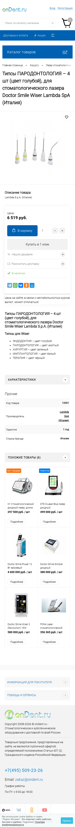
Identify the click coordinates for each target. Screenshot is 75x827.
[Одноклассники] (26, 285)
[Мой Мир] (32, 285)
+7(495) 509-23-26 (24, 770)
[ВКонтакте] (20, 285)
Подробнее (16, 521)
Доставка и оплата (15, 35)
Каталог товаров (21, 52)
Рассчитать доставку (25, 263)
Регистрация (65, 8)
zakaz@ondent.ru (29, 779)
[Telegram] (9, 285)
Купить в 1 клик (37, 244)
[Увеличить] (37, 148)
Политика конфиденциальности (23, 823)
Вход (52, 8)
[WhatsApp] (15, 285)
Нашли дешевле (22, 254)
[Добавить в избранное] (66, 117)
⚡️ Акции (40, 35)
